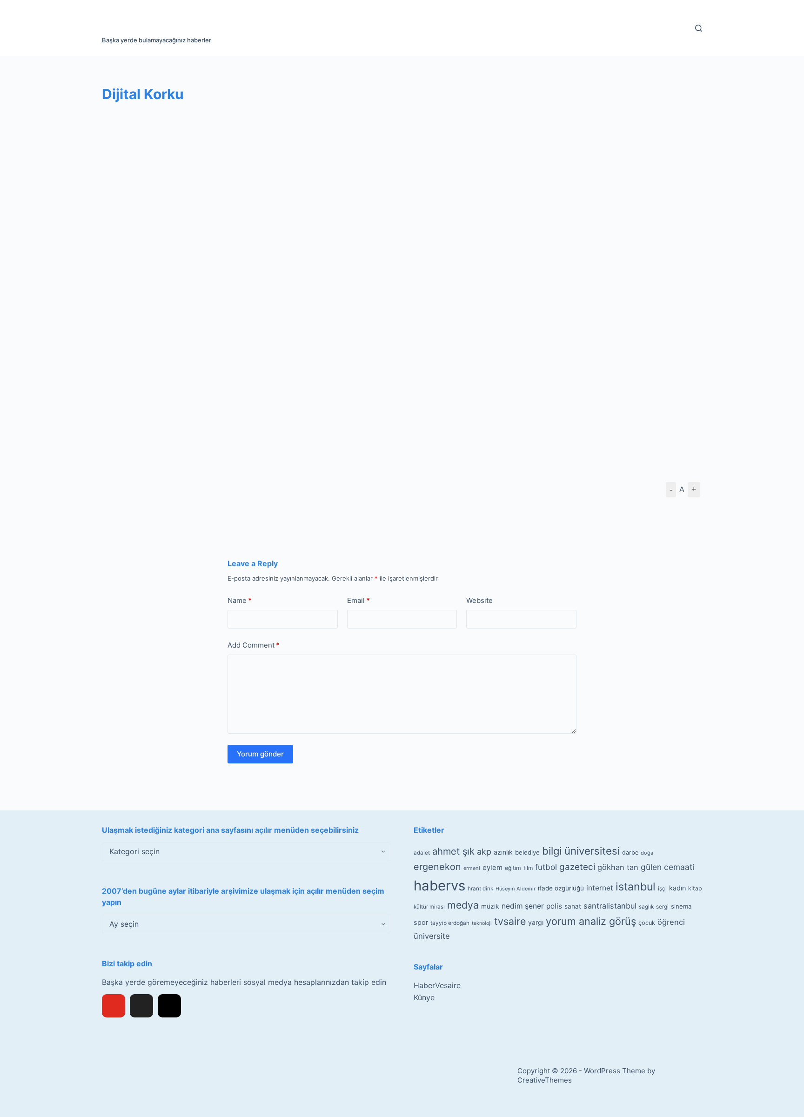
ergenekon (437, 866)
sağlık (646, 906)
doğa (647, 852)
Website (479, 600)
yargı (535, 922)
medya (463, 905)
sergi (662, 906)
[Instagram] (169, 1005)
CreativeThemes (544, 1080)
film (528, 867)
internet (599, 887)
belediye (527, 852)
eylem (492, 867)
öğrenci (671, 922)
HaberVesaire (437, 985)
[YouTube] (113, 1005)
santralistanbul (609, 905)
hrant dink (480, 888)
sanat (572, 906)
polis (554, 906)
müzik (490, 906)
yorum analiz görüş (591, 921)
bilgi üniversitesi (581, 851)
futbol (546, 867)
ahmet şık (453, 851)
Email (358, 600)
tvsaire (510, 921)
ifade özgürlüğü (561, 888)
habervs (439, 885)
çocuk (646, 922)
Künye (424, 997)
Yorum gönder (260, 753)
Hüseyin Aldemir (516, 888)
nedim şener (523, 906)
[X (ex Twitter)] (141, 1005)
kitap (695, 888)
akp (484, 851)
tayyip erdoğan (449, 923)
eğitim (513, 867)
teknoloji (482, 923)
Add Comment (254, 645)
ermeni (471, 868)
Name (240, 600)
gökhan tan (617, 867)
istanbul (636, 886)
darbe (630, 852)
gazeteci (577, 867)
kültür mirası (429, 906)
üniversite (432, 936)
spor (421, 922)
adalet (422, 852)
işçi (662, 888)
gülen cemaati (667, 867)
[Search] (698, 28)
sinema (681, 906)
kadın (677, 888)
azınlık (503, 852)
